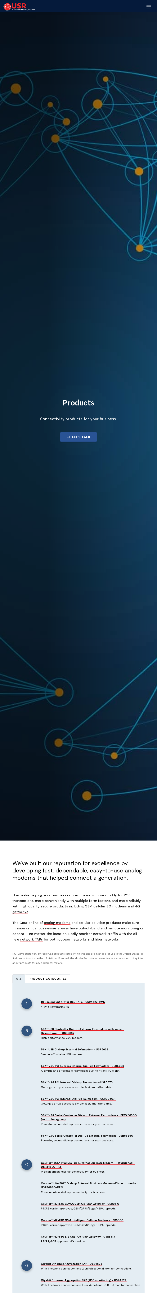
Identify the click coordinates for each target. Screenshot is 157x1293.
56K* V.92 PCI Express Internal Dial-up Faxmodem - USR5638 (82, 1066)
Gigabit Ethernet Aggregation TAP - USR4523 (71, 1263)
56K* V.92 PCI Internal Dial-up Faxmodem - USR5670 (77, 1082)
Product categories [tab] (48, 978)
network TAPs (31, 939)
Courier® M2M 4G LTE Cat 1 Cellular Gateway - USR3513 (78, 1236)
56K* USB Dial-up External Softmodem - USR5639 (74, 1049)
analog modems (57, 923)
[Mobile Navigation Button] (149, 6)
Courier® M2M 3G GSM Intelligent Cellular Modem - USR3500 (82, 1220)
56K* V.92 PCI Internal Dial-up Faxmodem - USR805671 (78, 1099)
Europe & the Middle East (73, 958)
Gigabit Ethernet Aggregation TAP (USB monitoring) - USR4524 (84, 1280)
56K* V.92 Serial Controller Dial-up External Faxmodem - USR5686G (87, 1135)
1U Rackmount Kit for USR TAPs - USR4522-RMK (73, 1002)
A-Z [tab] (19, 978)
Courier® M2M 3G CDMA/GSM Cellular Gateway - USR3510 (80, 1203)
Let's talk (81, 437)
